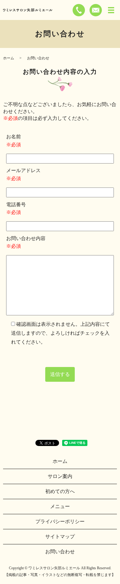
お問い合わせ (60, 551)
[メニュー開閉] (111, 10)
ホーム (8, 58)
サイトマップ (60, 536)
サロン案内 (60, 476)
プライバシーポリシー (60, 521)
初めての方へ (60, 491)
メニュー (60, 506)
